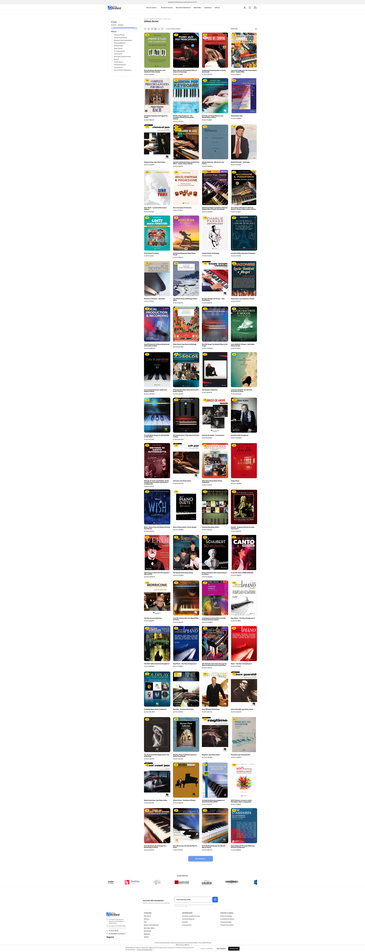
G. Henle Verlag (125, 51)
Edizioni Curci (125, 46)
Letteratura (208, 7)
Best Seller (197, 7)
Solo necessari (221, 948)
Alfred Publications (125, 37)
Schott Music (125, 62)
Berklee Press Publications (125, 40)
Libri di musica (151, 7)
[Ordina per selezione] (248, 28)
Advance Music (125, 35)
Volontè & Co (125, 67)
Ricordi (125, 59)
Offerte (217, 7)
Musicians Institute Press (125, 56)
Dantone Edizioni (125, 43)
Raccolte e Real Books (183, 7)
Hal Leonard (125, 54)
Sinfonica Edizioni (125, 65)
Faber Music (125, 48)
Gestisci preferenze (206, 948)
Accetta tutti (234, 948)
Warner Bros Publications (125, 70)
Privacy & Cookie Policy (144, 949)
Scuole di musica (167, 7)
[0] (255, 7)
